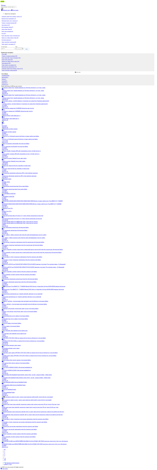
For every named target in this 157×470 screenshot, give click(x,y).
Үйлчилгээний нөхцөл (12, 463)
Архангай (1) (4, 81)
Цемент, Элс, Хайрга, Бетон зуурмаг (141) (10, 61)
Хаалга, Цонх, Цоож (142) (7, 59)
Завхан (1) (4, 79)
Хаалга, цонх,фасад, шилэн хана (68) (9, 70)
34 (5, 458)
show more (78, 72)
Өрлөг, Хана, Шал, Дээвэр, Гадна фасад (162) (11, 57)
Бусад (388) (4, 54)
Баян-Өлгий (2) (5, 77)
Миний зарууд (7, 10)
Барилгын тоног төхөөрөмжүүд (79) (9, 66)
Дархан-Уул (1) (5, 84)
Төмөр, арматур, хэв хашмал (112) (9, 65)
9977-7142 (9, 464)
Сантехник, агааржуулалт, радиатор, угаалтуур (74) (12, 68)
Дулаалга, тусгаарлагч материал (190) (9, 56)
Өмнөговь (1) (4, 82)
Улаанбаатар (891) (5, 75)
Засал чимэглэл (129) (6, 63)
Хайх (26, 49)
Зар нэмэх (15, 10)
